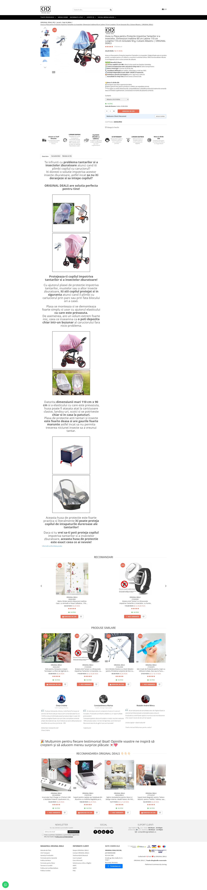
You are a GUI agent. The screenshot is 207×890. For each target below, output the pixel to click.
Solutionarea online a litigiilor (82, 863)
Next (45, 67)
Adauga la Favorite (113, 127)
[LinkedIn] (103, 832)
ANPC (74, 865)
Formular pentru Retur (47, 863)
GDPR (74, 868)
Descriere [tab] (45, 156)
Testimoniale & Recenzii (80, 855)
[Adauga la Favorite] (80, 616)
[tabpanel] (76, 51)
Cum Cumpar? (77, 858)
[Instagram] (112, 832)
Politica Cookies (45, 871)
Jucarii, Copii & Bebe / (65, 22)
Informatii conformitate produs (52, 546)
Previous (45, 28)
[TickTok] (108, 832)
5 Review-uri (118, 46)
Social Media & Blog (106, 17)
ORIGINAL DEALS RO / (48, 22)
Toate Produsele (47, 17)
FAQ (74, 871)
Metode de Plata (45, 850)
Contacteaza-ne (115, 866)
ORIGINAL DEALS (72, 597)
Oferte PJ (90, 17)
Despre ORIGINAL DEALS (81, 850)
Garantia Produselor (46, 855)
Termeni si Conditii (46, 865)
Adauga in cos (128, 111)
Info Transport (45, 853)
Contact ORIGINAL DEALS (81, 853)
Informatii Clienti (81, 846)
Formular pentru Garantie (48, 858)
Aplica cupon (160, 116)
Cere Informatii (77, 860)
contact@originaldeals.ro (146, 832)
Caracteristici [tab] (55, 156)
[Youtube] (99, 832)
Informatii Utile (76, 17)
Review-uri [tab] (66, 156)
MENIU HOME (63, 17)
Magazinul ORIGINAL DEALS (52, 846)
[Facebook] (95, 832)
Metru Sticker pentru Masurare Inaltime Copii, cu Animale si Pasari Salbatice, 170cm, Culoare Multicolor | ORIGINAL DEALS (72, 602)
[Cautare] (111, 10)
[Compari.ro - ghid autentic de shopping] (48, 882)
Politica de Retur (45, 860)
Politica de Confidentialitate (64, 837)
